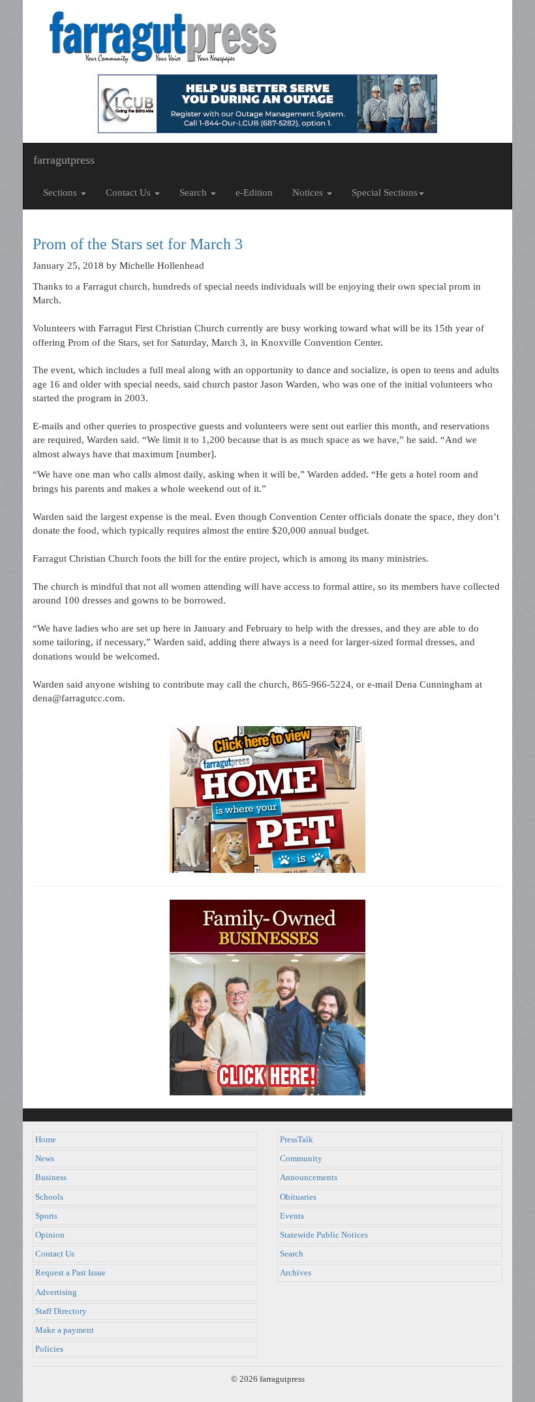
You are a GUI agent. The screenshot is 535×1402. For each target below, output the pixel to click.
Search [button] (194, 192)
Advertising (56, 1292)
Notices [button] (309, 192)
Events (292, 1216)
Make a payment (64, 1330)
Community (301, 1158)
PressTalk (296, 1139)
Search (291, 1253)
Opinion (50, 1235)
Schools (49, 1197)
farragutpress (64, 159)
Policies (49, 1349)
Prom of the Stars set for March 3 (138, 244)
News (44, 1158)
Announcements (308, 1177)
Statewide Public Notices (324, 1235)
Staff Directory (61, 1311)
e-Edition (254, 192)
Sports (46, 1216)
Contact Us (54, 1253)
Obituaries (298, 1197)
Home (45, 1139)
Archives (295, 1272)
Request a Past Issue (70, 1272)
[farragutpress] (267, 37)
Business (51, 1177)
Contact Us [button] (129, 192)
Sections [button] (61, 192)
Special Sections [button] (385, 192)
